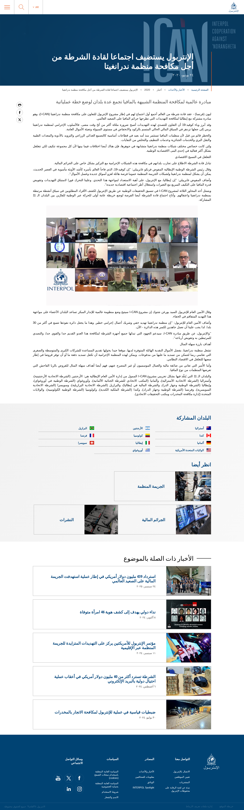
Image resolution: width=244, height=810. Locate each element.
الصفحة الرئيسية (199, 89)
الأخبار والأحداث (176, 89)
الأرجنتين (138, 428)
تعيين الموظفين (182, 777)
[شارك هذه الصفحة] (19, 112)
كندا (202, 435)
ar (37, 7)
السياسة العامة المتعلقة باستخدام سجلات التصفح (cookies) (106, 774)
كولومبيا (138, 435)
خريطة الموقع (226, 806)
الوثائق (150, 782)
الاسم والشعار (111, 797)
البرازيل (82, 428)
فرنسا (83, 435)
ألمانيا (200, 443)
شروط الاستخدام (110, 792)
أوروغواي (138, 450)
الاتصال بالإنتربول (181, 771)
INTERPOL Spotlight (143, 787)
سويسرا (82, 443)
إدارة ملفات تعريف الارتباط (199, 806)
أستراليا (199, 428)
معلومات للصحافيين (144, 777)
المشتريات (184, 782)
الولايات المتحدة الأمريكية (189, 450)
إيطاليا (139, 443)
